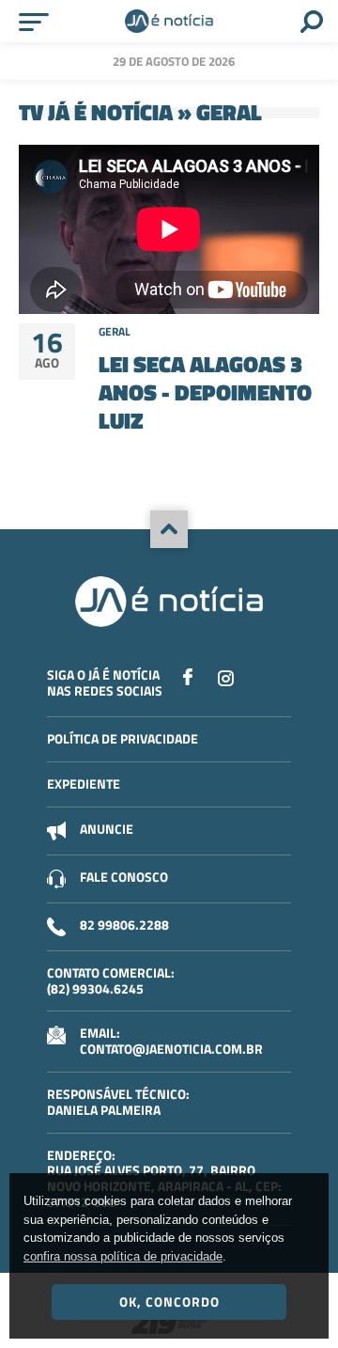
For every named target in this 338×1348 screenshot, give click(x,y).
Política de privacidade (122, 738)
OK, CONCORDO (169, 1301)
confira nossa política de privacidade (123, 1256)
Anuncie (106, 829)
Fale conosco (124, 876)
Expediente (83, 783)
